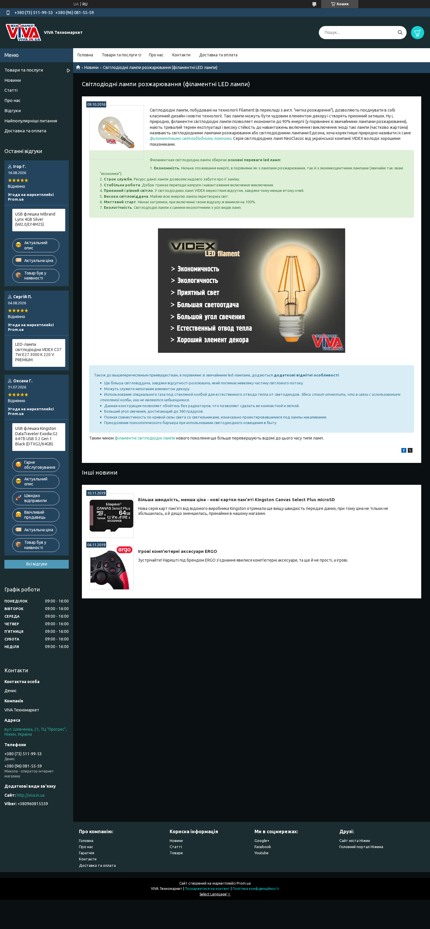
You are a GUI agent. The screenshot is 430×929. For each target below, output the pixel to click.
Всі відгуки (36, 564)
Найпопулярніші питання (30, 120)
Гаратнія (86, 853)
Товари (176, 853)
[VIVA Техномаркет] (23, 32)
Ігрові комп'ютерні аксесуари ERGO (177, 551)
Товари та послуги (119, 55)
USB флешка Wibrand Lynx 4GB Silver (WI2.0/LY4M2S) (35, 219)
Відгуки (12, 110)
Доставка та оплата (218, 55)
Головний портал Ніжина (361, 847)
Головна (85, 55)
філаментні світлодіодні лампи (145, 438)
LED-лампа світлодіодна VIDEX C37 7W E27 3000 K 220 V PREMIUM (38, 352)
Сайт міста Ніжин (354, 840)
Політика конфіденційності (256, 888)
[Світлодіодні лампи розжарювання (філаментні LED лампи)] (116, 132)
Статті (11, 90)
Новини (91, 67)
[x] (410, 451)
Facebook (262, 847)
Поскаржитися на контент (207, 888)
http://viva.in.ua (30, 795)
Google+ (261, 840)
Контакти (181, 55)
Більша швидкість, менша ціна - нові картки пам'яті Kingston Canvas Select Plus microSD (236, 499)
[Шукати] (400, 32)
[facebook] (403, 451)
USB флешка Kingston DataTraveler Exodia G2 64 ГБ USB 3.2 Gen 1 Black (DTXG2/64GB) (36, 436)
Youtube (261, 853)
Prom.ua (244, 883)
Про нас (156, 55)
